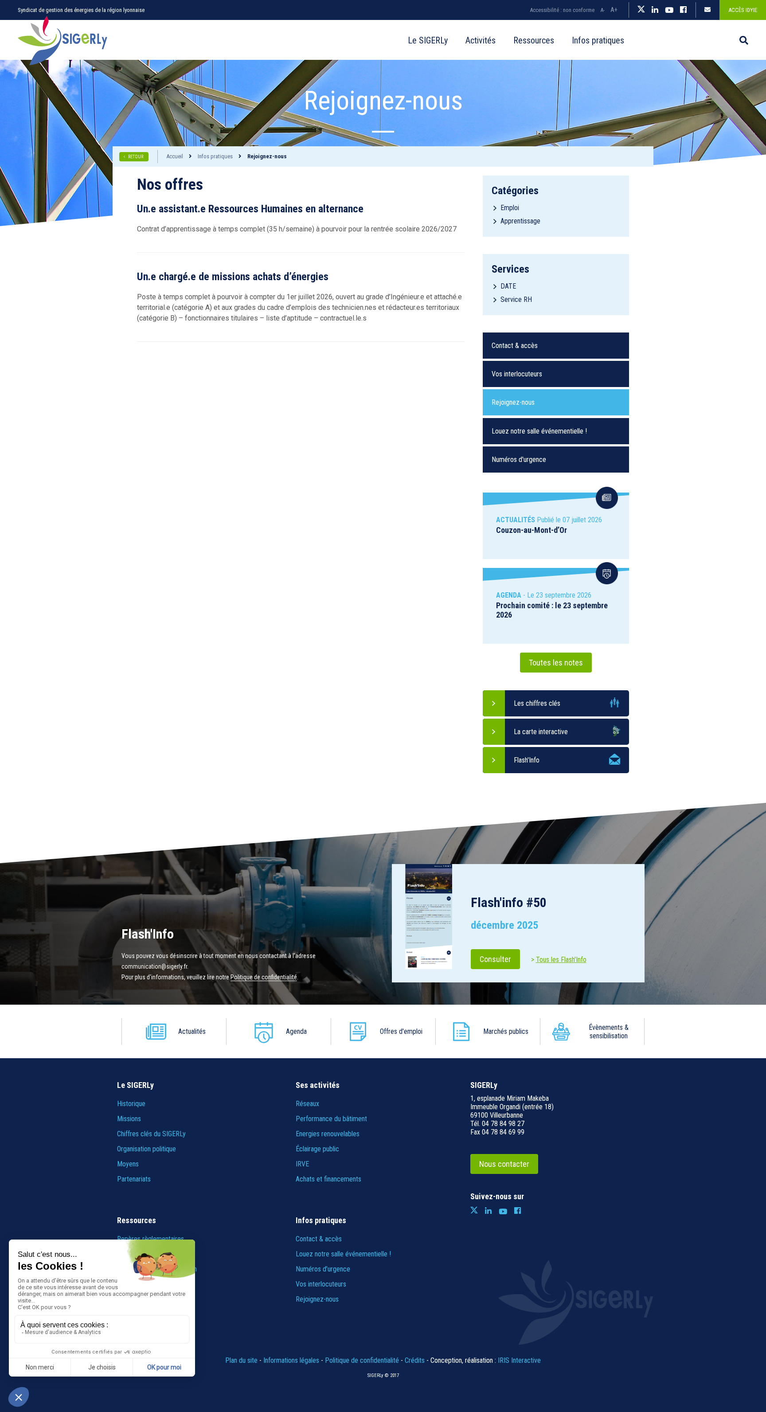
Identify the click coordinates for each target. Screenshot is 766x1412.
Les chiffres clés (537, 703)
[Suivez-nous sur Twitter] (641, 10)
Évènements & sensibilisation (609, 1031)
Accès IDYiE (742, 10)
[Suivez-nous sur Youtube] (669, 10)
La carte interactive (541, 732)
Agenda (296, 1031)
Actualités (192, 1031)
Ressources (533, 40)
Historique (131, 1103)
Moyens (128, 1164)
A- (602, 10)
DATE (508, 286)
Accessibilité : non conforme (562, 10)
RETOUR (136, 156)
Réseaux (307, 1103)
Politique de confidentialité (264, 977)
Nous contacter (504, 1164)
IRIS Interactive (519, 1360)
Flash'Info (526, 760)
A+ (613, 10)
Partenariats (134, 1179)
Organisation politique (146, 1149)
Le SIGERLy (428, 40)
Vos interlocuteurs (517, 374)
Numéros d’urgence (323, 1269)
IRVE (302, 1164)
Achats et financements (328, 1179)
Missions (129, 1119)
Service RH (516, 299)
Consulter (495, 959)
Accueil (385, 40)
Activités (480, 40)
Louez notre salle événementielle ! (539, 431)
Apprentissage (520, 221)
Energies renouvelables (328, 1134)
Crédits (415, 1360)
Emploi (509, 207)
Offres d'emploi (401, 1031)
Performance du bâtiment (331, 1119)
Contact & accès (515, 345)
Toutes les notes (556, 662)
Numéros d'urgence (519, 459)
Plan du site (241, 1360)
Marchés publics (505, 1031)
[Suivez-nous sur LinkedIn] (655, 10)
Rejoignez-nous (513, 402)
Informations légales (291, 1360)
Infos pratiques (598, 40)
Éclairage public (317, 1149)
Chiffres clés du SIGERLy (151, 1134)
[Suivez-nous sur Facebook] (683, 10)
